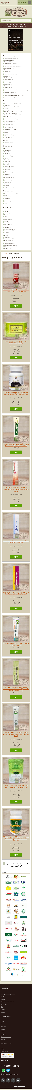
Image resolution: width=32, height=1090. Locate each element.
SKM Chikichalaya (8, 135)
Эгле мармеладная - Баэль (9, 245)
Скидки (3, 1009)
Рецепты (3, 1034)
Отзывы (3, 1012)
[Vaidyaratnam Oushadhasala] (23, 913)
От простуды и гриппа (9, 69)
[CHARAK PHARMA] (8, 919)
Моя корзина (5, 2)
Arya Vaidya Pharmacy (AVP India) (11, 114)
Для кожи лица (7, 85)
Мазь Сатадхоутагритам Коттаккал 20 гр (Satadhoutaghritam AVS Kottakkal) (16, 593)
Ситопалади (7, 182)
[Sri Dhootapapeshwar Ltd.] (16, 884)
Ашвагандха (6, 227)
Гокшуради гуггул (8, 187)
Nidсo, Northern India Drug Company (12, 111)
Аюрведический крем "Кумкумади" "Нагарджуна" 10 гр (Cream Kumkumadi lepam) (16, 489)
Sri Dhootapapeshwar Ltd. (9, 118)
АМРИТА (6, 126)
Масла (5, 195)
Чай (5, 203)
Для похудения (7, 79)
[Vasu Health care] (8, 960)
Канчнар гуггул (7, 172)
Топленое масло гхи (8, 240)
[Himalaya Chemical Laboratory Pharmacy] (8, 954)
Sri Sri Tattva (7, 130)
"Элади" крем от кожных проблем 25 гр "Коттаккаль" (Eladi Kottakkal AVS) (16, 445)
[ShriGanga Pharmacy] (16, 937)
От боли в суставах (8, 73)
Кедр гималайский (8, 238)
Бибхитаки (6, 232)
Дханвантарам (7, 156)
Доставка (3, 1026)
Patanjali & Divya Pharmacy (10, 129)
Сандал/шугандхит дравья (9, 229)
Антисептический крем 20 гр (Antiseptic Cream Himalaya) (16, 644)
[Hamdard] (23, 942)
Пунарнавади (7, 161)
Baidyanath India (7, 124)
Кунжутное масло (8, 230)
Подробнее (11, 49)
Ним (5, 158)
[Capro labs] (8, 942)
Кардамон (6, 217)
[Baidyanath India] (8, 896)
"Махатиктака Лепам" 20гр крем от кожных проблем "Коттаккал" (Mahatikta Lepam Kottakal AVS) (16, 688)
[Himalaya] (23, 919)
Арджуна (6, 171)
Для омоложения (7, 68)
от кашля (6, 76)
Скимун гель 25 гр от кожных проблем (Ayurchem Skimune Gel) (16, 541)
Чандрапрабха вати (8, 177)
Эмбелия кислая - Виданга (9, 246)
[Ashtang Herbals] (23, 925)
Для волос (6, 71)
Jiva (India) (6, 132)
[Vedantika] (16, 890)
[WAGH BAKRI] (23, 960)
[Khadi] (16, 913)
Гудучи (6, 159)
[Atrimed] (8, 931)
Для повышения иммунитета (10, 58)
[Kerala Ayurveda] (16, 971)
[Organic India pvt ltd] (23, 890)
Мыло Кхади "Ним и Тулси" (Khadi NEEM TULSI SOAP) (16, 342)
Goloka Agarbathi (7, 127)
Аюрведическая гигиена (7, 1001)
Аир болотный (7, 224)
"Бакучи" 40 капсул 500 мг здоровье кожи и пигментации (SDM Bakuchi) (16, 393)
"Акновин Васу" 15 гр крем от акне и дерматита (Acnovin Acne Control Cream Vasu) (16, 734)
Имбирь (6, 213)
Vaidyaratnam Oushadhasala (10, 119)
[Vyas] (8, 948)
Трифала (6, 148)
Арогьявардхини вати (9, 179)
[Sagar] (23, 971)
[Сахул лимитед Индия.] (8, 908)
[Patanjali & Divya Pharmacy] (16, 931)
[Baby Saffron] (16, 954)
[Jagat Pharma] (16, 902)
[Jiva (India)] (8, 937)
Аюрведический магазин (19, 1086)
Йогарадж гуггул (8, 166)
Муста (5, 233)
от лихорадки (7, 84)
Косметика (6, 201)
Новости (3, 1029)
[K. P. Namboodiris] (23, 896)
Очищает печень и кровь (9, 74)
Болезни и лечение (6, 1037)
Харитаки (6, 209)
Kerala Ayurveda (7, 142)
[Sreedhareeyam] (19, 977)
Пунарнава (6, 237)
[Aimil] (23, 965)
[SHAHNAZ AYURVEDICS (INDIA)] (16, 948)
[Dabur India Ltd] (8, 913)
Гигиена (6, 198)
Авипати (6, 169)
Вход (20, 2)
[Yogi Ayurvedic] (23, 954)
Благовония (6, 82)
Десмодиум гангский (8, 243)
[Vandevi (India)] (16, 919)
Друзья (3, 1039)
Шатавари (6, 153)
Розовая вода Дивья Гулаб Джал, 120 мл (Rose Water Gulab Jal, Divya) (16, 290)
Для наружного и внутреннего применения (13, 95)
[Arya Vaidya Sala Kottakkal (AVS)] (8, 879)
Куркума (6, 167)
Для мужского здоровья (9, 92)
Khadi (5, 110)
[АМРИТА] (23, 931)
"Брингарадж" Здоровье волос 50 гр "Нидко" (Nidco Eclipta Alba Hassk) (16, 786)
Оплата (3, 1024)
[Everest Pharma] (23, 879)
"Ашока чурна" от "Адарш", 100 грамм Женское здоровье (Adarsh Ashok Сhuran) (16, 838)
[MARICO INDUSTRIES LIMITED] (16, 896)
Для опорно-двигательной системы (11, 66)
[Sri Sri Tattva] (23, 884)
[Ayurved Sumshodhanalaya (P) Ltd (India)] (16, 960)
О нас (2, 1021)
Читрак (5, 241)
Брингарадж (6, 185)
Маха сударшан (7, 180)
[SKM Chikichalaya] (16, 965)
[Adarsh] (16, 925)
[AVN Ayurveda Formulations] (23, 937)
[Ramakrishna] (12, 977)
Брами (5, 151)
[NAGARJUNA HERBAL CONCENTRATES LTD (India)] (8, 890)
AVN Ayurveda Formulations (10, 113)
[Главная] (16, 16)
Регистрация (27, 2)
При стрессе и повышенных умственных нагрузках (15, 90)
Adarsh (5, 108)
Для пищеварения (8, 60)
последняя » (16, 866)
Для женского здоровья (9, 63)
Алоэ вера (6, 183)
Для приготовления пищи (9, 97)
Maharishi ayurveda (8, 134)
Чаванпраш (6, 175)
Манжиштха (6, 248)
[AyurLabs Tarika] (23, 908)
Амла (5, 164)
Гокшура (6, 222)
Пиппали (6, 211)
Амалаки (6, 163)
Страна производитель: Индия (10, 106)
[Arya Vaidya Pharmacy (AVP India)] (16, 879)
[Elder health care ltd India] (16, 908)
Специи (5, 200)
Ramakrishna (7, 116)
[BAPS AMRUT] (8, 925)
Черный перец (7, 219)
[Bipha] (8, 965)
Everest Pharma (7, 122)
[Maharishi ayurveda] (8, 971)
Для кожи (6, 61)
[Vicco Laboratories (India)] (8, 902)
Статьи (3, 1031)
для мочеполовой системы (9, 93)
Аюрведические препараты (10, 193)
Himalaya (6, 105)
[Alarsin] (23, 902)
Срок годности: (14, 295)
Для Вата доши (7, 77)
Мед (5, 235)
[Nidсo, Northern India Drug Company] (8, 884)
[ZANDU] (23, 948)
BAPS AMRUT (7, 137)
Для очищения (7, 65)
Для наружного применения (10, 81)
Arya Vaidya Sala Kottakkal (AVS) (11, 103)
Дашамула (6, 155)
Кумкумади (6, 174)
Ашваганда (6, 150)
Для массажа (7, 87)
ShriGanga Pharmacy (8, 121)
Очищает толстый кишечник (10, 89)
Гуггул (5, 225)
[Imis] (16, 942)
